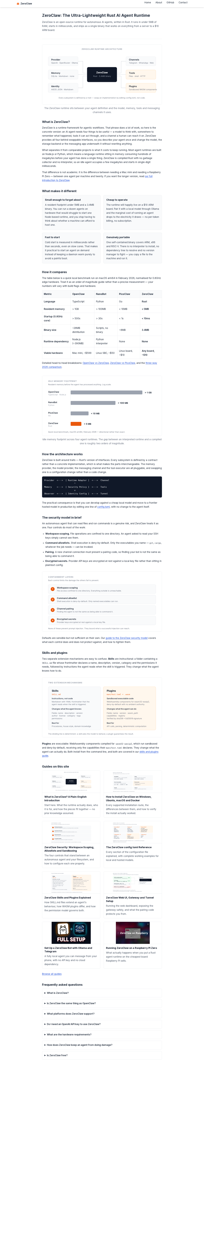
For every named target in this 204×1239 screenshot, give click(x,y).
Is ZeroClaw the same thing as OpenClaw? (71, 1003)
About (158, 2)
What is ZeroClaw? (58, 993)
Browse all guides (52, 974)
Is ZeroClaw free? (57, 1055)
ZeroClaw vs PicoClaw (122, 363)
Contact (183, 2)
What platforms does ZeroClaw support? (71, 1013)
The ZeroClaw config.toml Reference (129, 847)
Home (147, 2)
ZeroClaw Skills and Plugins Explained (67, 897)
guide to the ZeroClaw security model (127, 638)
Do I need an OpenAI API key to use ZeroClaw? (74, 1024)
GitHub (170, 2)
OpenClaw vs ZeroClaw (96, 363)
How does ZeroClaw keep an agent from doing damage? (79, 1045)
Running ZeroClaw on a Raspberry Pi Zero (131, 947)
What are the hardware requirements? (69, 1034)
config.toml (103, 506)
